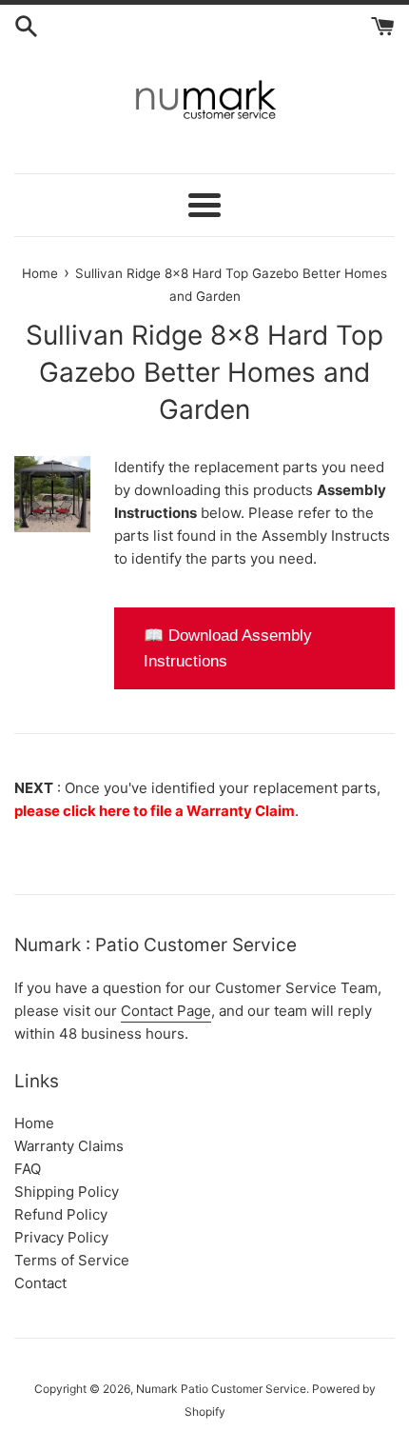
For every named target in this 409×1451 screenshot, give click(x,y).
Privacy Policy (61, 1237)
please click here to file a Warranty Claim (154, 811)
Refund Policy (60, 1214)
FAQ (27, 1169)
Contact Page (166, 1011)
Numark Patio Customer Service (221, 1388)
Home (34, 1123)
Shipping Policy (66, 1192)
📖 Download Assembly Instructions (228, 648)
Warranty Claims (69, 1146)
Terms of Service (71, 1260)
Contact (40, 1283)
